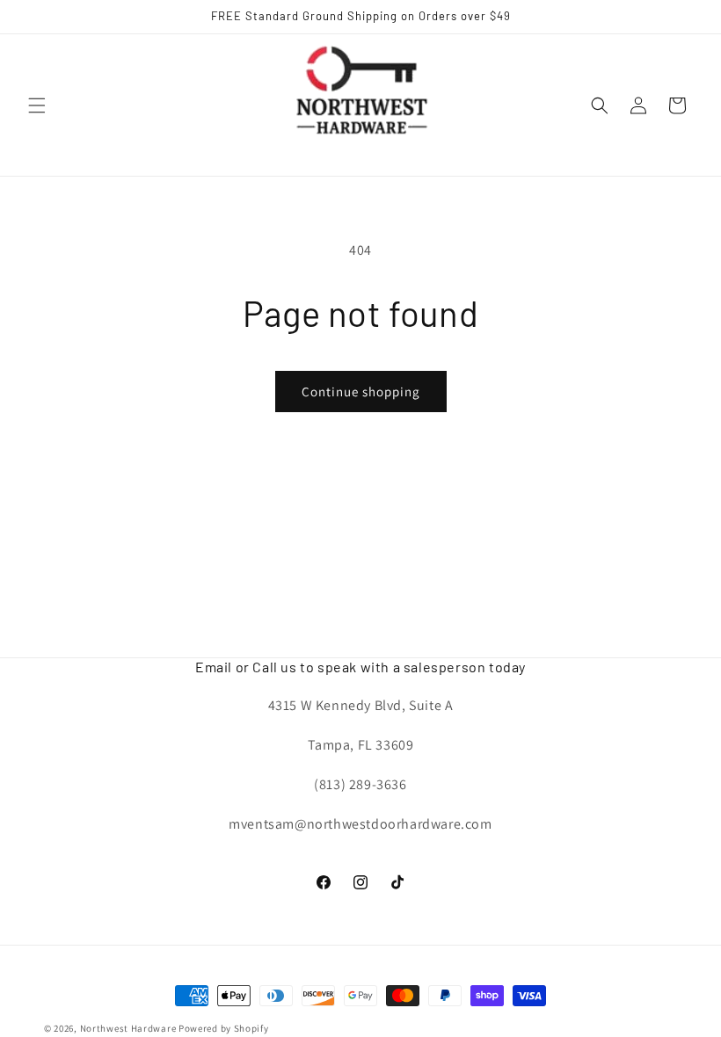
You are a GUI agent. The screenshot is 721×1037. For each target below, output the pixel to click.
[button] (37, 105)
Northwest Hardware (128, 1028)
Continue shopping (361, 391)
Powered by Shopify (223, 1028)
